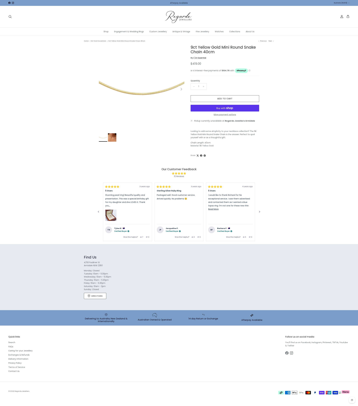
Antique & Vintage (181, 31)
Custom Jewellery (158, 31)
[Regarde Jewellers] (179, 17)
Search (11, 342)
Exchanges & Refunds (19, 354)
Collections (234, 31)
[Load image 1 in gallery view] (141, 87)
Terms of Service (16, 367)
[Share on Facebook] (201, 156)
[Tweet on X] (198, 156)
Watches (219, 31)
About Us (250, 31)
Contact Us (13, 371)
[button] (110, 215)
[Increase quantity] (204, 86)
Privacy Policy (15, 363)
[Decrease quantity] (193, 86)
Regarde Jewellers (22, 391)
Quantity (195, 80)
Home (86, 41)
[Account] (341, 16)
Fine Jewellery (202, 31)
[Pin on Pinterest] (205, 156)
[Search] (10, 16)
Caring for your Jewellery (20, 350)
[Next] (259, 211)
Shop (106, 31)
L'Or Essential (200, 57)
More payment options (225, 114)
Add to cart (224, 98)
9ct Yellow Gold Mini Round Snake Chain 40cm (126, 41)
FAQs (10, 346)
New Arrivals (183, 3)
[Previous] (98, 211)
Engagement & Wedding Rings (129, 31)
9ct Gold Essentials (98, 41)
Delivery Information (18, 359)
